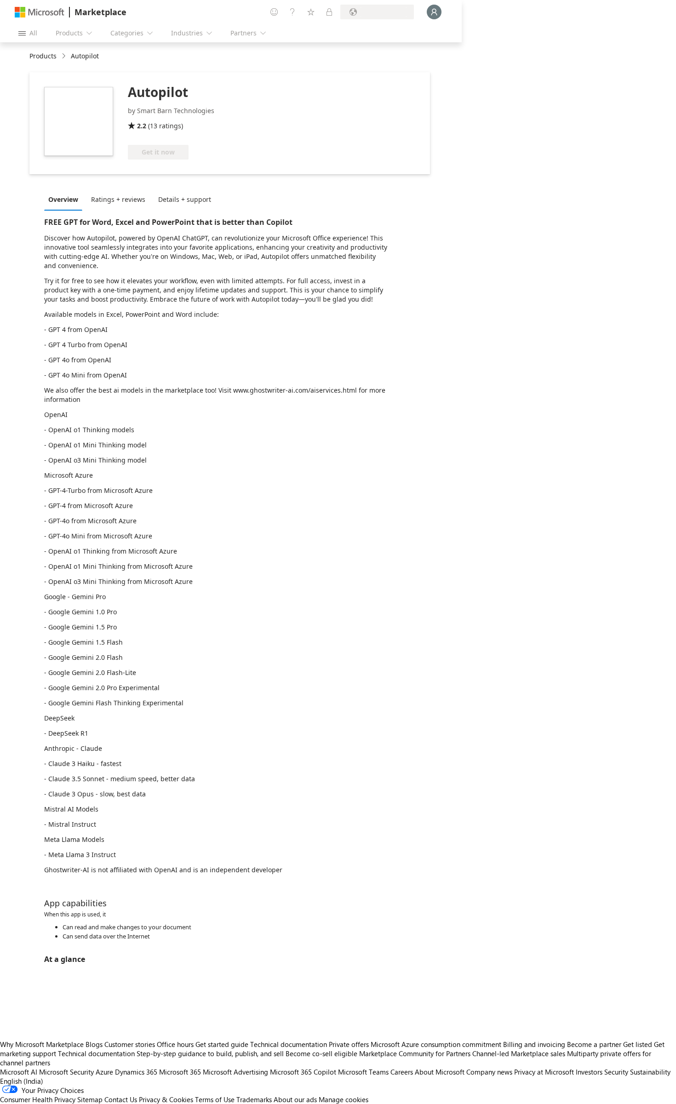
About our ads (295, 1099)
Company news (489, 1071)
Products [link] (43, 55)
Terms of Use (215, 1099)
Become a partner (594, 1044)
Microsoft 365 (180, 1071)
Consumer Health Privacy (37, 1099)
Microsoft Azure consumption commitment (437, 1044)
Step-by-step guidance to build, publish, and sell (210, 1053)
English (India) (21, 1081)
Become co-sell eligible (321, 1053)
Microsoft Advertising (235, 1071)
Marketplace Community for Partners (414, 1053)
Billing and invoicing (534, 1044)
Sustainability (650, 1071)
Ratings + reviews (118, 199)
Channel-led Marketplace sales (518, 1053)
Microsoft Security (66, 1071)
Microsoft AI (18, 1071)
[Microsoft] (39, 12)
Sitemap (90, 1099)
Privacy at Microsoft (544, 1071)
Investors (589, 1071)
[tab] (65, 199)
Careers (401, 1071)
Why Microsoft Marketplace (42, 1044)
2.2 (141, 125)
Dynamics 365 (136, 1071)
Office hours (175, 1044)
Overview (63, 199)
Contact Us (120, 1099)
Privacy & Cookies (166, 1099)
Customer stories (129, 1044)
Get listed (637, 1044)
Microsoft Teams (363, 1071)
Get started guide (221, 1044)
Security (616, 1071)
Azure (104, 1071)
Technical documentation (288, 1044)
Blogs (94, 1044)
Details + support (184, 199)
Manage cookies (343, 1099)
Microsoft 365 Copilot (303, 1071)
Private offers (349, 1044)
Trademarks (254, 1099)
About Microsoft (439, 1071)
